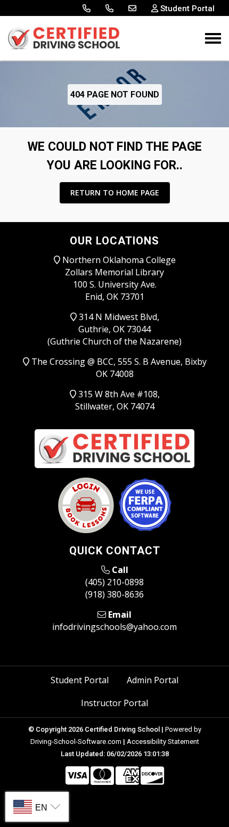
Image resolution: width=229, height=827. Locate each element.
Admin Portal (152, 680)
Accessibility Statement (163, 742)
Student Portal (80, 680)
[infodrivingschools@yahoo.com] (132, 8)
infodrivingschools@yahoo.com (114, 627)
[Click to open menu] (213, 38)
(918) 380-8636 (114, 594)
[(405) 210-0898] (86, 8)
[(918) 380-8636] (109, 8)
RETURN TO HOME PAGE (114, 192)
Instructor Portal (114, 703)
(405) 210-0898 (114, 582)
